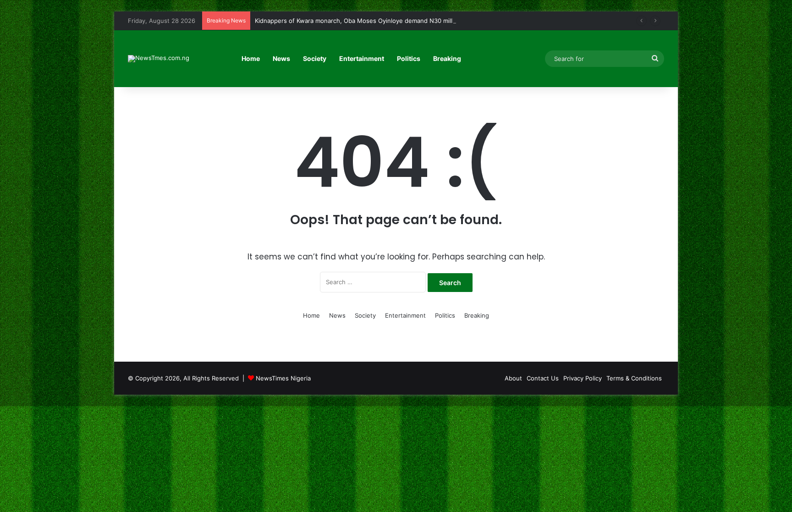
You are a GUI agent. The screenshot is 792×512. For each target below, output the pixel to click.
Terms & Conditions (634, 378)
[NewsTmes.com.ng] (158, 58)
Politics (408, 58)
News (281, 58)
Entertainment (361, 58)
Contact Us (543, 378)
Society (314, 58)
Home (251, 58)
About (513, 378)
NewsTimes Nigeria (283, 378)
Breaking (447, 58)
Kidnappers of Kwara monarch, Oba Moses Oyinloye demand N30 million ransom (369, 20)
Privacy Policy (582, 378)
